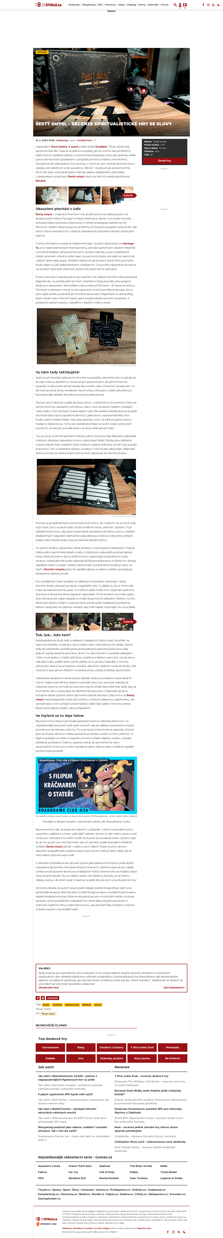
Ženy (75, 1189)
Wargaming (88, 4)
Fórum (164, 4)
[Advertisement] (86, 938)
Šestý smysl (76, 176)
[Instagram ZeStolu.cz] (208, 5)
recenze (57, 1005)
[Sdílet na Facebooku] (38, 998)
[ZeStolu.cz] (49, 5)
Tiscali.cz (44, 1189)
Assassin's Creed (49, 1166)
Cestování (87, 1189)
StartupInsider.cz (49, 1198)
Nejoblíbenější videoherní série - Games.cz (75, 1157)
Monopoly (172, 1047)
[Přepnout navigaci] (180, 5)
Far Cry (73, 1172)
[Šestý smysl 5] (51, 195)
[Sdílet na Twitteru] (43, 998)
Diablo (134, 1172)
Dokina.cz (126, 1194)
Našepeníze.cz (158, 1194)
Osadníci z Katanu (111, 1047)
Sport (66, 1189)
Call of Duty (107, 1172)
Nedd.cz (84, 1194)
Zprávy (56, 1189)
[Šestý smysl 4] (86, 336)
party (46, 1005)
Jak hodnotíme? (173, 987)
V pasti (73, 146)
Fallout (42, 1172)
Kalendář (153, 4)
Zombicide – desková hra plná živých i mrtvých (145, 1136)
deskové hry (72, 1005)
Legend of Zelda (171, 1178)
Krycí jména (59, 146)
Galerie (128, 195)
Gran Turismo (139, 1178)
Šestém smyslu (54, 569)
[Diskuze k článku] (95, 140)
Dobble (50, 1058)
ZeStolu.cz (139, 1189)
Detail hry (164, 160)
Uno (80, 1058)
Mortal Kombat (109, 1178)
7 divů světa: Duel (142, 1047)
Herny (142, 4)
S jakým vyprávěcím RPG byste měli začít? (65, 1094)
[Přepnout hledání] (175, 5)
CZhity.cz (141, 1194)
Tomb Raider (168, 1172)
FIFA (41, 1178)
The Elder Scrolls (141, 1166)
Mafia (163, 1166)
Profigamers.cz (120, 1189)
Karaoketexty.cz (48, 1194)
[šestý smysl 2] (117, 622)
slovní (98, 1005)
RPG (100, 4)
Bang (81, 1047)
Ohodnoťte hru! (49, 987)
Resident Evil (77, 1178)
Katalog (131, 4)
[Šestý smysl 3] (84, 195)
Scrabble (101, 146)
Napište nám (144, 1228)
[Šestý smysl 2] (84, 622)
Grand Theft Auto (80, 1166)
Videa (121, 4)
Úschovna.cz (69, 1194)
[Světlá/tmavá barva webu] (218, 5)
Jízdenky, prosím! (111, 1058)
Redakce (78, 1228)
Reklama (67, 1228)
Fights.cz (112, 1194)
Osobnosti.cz (156, 1189)
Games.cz (102, 1189)
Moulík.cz (98, 1194)
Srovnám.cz (177, 1194)
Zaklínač (104, 1166)
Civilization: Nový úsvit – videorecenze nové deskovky (150, 1141)
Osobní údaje (101, 1228)
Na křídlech (172, 1058)
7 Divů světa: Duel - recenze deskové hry (141, 1076)
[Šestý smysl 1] (117, 195)
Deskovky (74, 4)
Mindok (41, 180)
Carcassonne (50, 1047)
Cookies (88, 1228)
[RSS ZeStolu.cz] (213, 5)
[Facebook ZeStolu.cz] (203, 5)
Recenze (110, 4)
